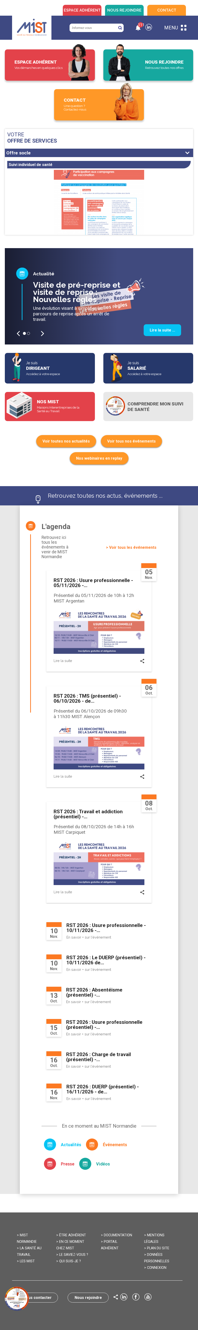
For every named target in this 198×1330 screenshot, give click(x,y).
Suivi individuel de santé (30, 164)
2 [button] (28, 333)
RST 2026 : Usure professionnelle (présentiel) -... (104, 1024)
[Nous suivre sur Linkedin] (148, 28)
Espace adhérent (82, 10)
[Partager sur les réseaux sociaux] (142, 662)
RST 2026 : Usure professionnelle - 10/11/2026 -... (106, 927)
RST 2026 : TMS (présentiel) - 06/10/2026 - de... (87, 698)
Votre (32, 137)
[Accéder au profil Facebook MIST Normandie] (136, 1297)
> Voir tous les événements (131, 547)
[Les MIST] (31, 28)
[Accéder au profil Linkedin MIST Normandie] (123, 1297)
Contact (166, 10)
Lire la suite (63, 661)
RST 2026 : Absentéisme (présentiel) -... (94, 992)
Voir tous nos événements (131, 441)
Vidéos (103, 1164)
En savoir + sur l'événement (88, 937)
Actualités (71, 1144)
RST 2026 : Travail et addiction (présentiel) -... (88, 814)
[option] (99, 296)
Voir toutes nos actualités (66, 441)
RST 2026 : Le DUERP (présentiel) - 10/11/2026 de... (106, 960)
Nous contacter (37, 1297)
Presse (67, 1164)
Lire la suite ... (162, 330)
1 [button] (24, 333)
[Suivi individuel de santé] (99, 215)
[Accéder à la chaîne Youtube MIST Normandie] (148, 1297)
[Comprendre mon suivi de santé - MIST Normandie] (148, 406)
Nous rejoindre (124, 10)
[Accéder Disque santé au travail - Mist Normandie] (17, 1299)
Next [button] (42, 333)
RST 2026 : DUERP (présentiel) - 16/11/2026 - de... (102, 1089)
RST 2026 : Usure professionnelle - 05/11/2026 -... (93, 582)
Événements (115, 1144)
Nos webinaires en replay (99, 458)
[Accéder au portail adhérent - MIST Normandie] (50, 65)
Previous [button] (18, 333)
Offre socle (18, 153)
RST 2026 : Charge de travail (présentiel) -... (98, 1057)
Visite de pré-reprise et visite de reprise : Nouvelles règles (76, 292)
